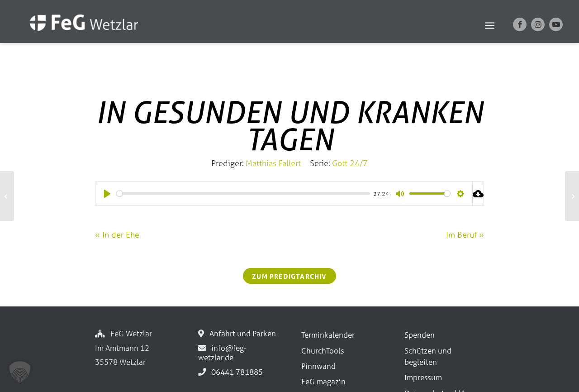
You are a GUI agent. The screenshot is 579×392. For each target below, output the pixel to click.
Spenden (419, 334)
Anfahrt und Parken (241, 333)
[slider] (243, 193)
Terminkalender (328, 334)
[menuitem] (489, 25)
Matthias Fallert (273, 163)
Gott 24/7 (350, 163)
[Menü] (489, 25)
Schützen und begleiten (427, 356)
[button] (20, 372)
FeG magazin (323, 381)
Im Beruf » (465, 234)
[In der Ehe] (7, 196)
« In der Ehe (117, 234)
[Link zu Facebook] (520, 24)
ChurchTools (322, 350)
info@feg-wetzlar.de (222, 352)
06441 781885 (235, 372)
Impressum (423, 377)
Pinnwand (318, 366)
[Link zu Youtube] (556, 24)
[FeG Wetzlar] (75, 35)
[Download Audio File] (478, 194)
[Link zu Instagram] (538, 24)
